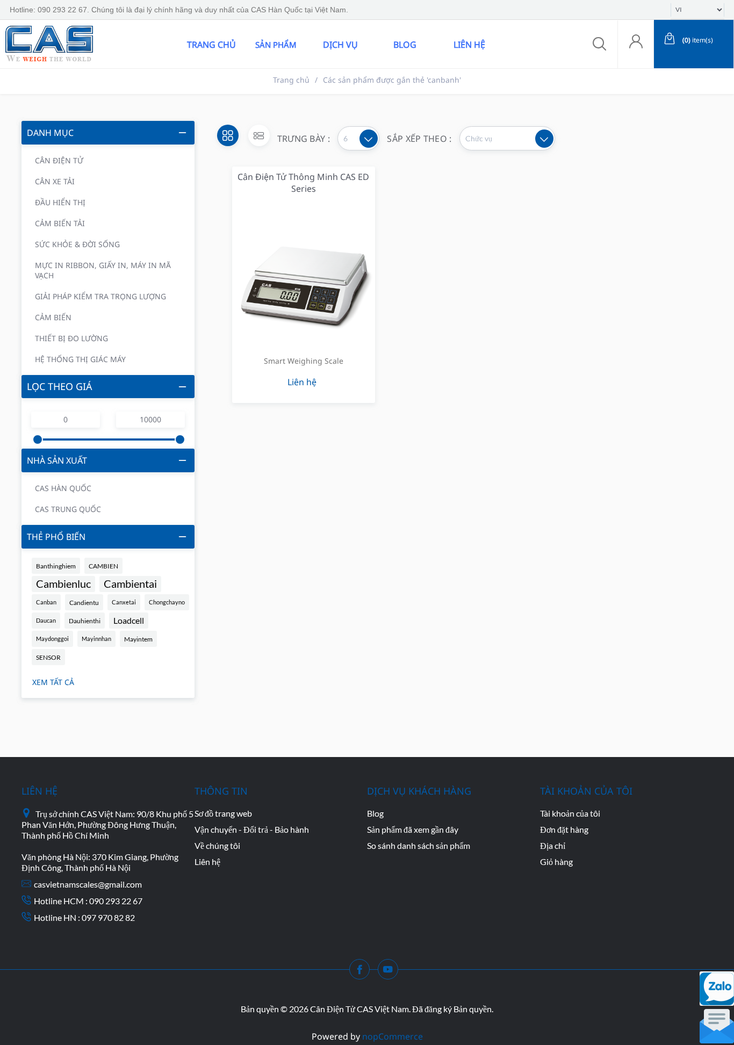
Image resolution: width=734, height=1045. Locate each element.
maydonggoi (52, 638)
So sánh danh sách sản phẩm (418, 845)
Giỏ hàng (556, 861)
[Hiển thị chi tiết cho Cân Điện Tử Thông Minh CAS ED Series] (303, 273)
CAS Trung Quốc (68, 509)
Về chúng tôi (217, 845)
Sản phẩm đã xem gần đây (412, 829)
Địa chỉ (552, 845)
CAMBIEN (103, 566)
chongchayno (167, 602)
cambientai (130, 584)
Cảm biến (53, 317)
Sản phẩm (276, 44)
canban (46, 602)
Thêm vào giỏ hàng (290, 251)
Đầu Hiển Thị (60, 202)
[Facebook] (362, 972)
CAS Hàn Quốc (63, 488)
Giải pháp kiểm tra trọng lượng (100, 296)
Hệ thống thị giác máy (80, 359)
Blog (404, 45)
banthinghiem (56, 566)
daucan (46, 620)
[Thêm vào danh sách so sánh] (334, 251)
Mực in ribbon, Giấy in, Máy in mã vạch (103, 270)
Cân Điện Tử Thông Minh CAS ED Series (303, 182)
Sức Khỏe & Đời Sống (77, 244)
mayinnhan (96, 638)
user (635, 44)
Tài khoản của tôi (570, 813)
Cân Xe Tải (55, 181)
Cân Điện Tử (59, 160)
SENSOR (48, 657)
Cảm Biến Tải (60, 223)
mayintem (138, 639)
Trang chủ (211, 45)
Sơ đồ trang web (223, 813)
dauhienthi (84, 620)
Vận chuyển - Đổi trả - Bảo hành (252, 829)
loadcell (128, 620)
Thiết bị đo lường (71, 338)
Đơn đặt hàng (564, 829)
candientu (84, 602)
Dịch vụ (340, 45)
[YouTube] (391, 972)
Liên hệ (469, 45)
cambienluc (63, 584)
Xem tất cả (53, 682)
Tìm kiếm (157, 44)
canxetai (124, 602)
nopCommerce (392, 1036)
